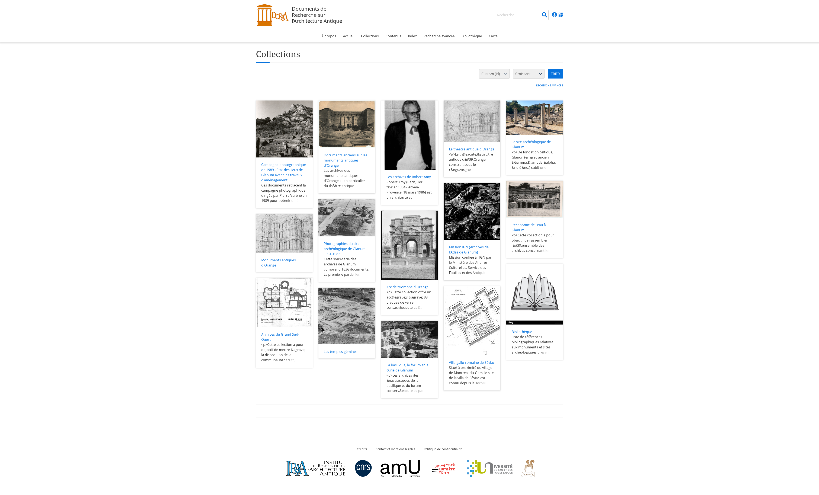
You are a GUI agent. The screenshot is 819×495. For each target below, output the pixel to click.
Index (412, 36)
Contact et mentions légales (395, 449)
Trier (555, 73)
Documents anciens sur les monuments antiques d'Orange (345, 160)
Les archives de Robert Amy (408, 177)
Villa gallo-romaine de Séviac (472, 362)
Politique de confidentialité (443, 449)
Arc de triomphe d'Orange (407, 287)
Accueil (348, 36)
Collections (370, 36)
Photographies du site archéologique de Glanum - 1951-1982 (345, 248)
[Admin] (554, 15)
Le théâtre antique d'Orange (471, 149)
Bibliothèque (472, 36)
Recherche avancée (439, 36)
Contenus (393, 36)
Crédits (362, 449)
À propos (328, 36)
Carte (493, 36)
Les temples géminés (340, 351)
